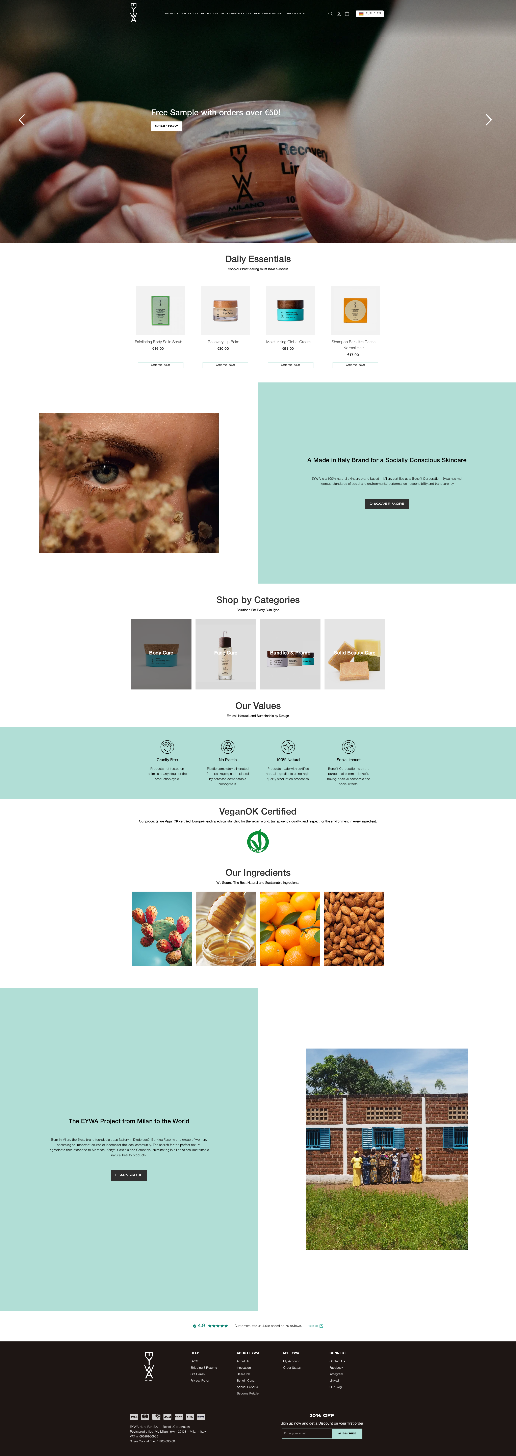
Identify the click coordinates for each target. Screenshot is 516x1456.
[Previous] (20, 117)
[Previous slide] (138, 918)
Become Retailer (248, 1393)
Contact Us (337, 1361)
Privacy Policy (200, 1380)
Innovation (244, 1367)
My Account (291, 1361)
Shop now (166, 130)
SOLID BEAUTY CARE (236, 13)
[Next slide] (377, 918)
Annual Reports (247, 1387)
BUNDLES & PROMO (268, 13)
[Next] (486, 117)
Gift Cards (197, 1374)
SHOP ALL (171, 13)
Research (243, 1374)
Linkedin (335, 1380)
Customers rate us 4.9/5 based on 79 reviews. (268, 1326)
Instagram (336, 1374)
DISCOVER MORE (387, 504)
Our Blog (336, 1387)
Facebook (336, 1367)
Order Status (292, 1367)
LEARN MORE (129, 1175)
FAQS (194, 1361)
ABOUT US (294, 13)
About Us (243, 1361)
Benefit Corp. (246, 1380)
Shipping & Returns (203, 1367)
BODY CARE (209, 13)
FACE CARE (190, 13)
